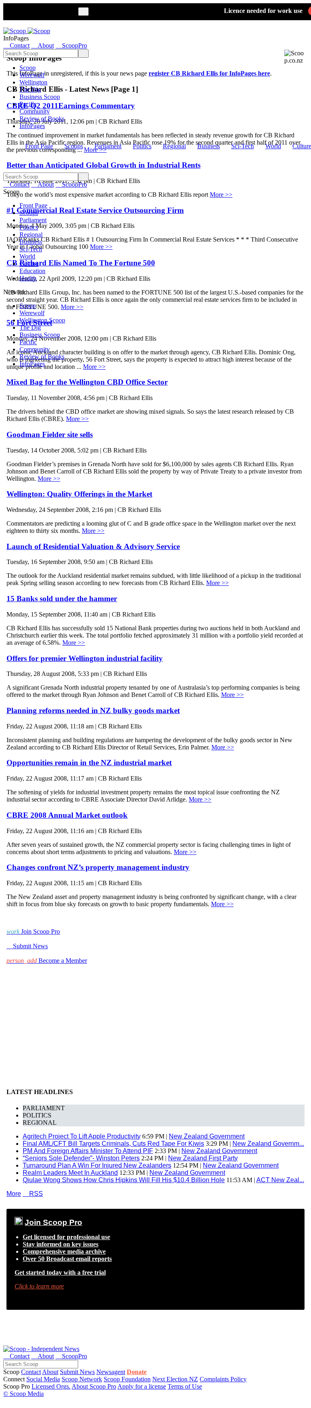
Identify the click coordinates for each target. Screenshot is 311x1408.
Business (208, 146)
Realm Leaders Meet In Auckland (70, 1172)
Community (34, 111)
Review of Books (41, 118)
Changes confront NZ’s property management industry (98, 867)
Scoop (27, 67)
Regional (174, 146)
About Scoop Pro (94, 1386)
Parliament (107, 146)
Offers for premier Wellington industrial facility (84, 658)
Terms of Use (185, 1386)
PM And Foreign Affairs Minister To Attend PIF (88, 1150)
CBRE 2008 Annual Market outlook (67, 815)
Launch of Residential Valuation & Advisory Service (93, 546)
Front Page (39, 146)
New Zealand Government (207, 1136)
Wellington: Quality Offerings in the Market (79, 494)
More (13, 1193)
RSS (33, 1193)
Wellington (33, 82)
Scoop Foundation (127, 1379)
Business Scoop (39, 96)
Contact (31, 1371)
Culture (28, 263)
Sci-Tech (242, 146)
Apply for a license (141, 1386)
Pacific (28, 104)
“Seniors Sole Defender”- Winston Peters (81, 1158)
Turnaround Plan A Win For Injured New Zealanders (97, 1165)
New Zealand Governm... (268, 1143)
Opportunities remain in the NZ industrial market (89, 762)
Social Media (43, 1379)
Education (32, 270)
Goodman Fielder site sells (49, 434)
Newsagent (110, 1371)
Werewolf (32, 75)
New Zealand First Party (203, 1158)
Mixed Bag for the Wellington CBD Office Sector (87, 382)
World (273, 146)
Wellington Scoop (42, 320)
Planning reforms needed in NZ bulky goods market (93, 710)
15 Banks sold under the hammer (61, 598)
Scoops (73, 146)
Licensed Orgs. (51, 1386)
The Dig (30, 89)
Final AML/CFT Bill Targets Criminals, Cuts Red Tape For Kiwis (113, 1143)
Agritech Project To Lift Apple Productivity (82, 1136)
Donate (137, 1371)
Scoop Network (82, 1379)
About (50, 1371)
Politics (142, 146)
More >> (77, 418)
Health (27, 278)
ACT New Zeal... (280, 1179)
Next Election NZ (175, 1379)
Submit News (77, 1371)
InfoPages (32, 125)
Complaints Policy (223, 1379)
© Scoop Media (23, 1393)
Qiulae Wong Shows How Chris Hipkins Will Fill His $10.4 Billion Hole (124, 1179)
